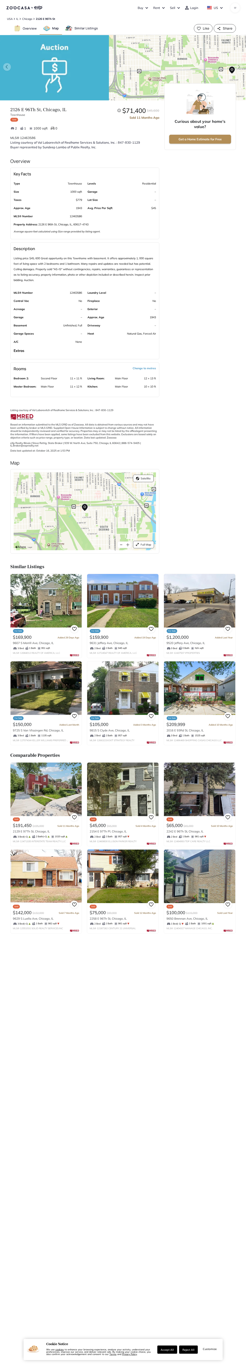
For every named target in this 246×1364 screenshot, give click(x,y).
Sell (172, 8)
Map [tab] (55, 28)
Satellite (146, 478)
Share (227, 28)
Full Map (146, 544)
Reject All (188, 1350)
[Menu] (235, 7)
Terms (112, 1354)
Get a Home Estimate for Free (200, 139)
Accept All (167, 1350)
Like (206, 28)
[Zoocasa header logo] (24, 8)
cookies (59, 1349)
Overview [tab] (30, 28)
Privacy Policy (129, 1354)
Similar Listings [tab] (86, 28)
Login (194, 8)
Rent (156, 8)
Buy (140, 8)
